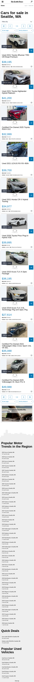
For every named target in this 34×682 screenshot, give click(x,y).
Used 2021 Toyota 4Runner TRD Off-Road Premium (15, 56)
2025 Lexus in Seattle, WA (8, 516)
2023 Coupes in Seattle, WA (9, 615)
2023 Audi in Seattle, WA (8, 520)
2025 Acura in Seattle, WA (8, 552)
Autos (3, 5)
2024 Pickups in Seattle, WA (9, 543)
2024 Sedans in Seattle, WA (9, 475)
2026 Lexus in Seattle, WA (8, 574)
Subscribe (31, 5)
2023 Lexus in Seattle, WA (8, 498)
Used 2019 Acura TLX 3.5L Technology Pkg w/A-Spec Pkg (15, 309)
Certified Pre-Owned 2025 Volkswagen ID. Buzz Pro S (13, 381)
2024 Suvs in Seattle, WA (8, 457)
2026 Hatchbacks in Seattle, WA (10, 597)
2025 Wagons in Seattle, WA (9, 592)
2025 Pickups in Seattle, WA (9, 583)
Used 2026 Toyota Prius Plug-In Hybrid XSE (15, 236)
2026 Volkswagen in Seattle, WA (10, 610)
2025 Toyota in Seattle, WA (8, 471)
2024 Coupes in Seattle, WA (9, 601)
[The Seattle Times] (17, 2)
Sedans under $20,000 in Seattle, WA (11, 642)
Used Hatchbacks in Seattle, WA (10, 667)
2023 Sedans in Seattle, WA (9, 534)
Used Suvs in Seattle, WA (8, 658)
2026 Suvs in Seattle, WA (8, 480)
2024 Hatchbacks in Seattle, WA (10, 579)
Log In (26, 5)
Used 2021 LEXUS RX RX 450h (15, 163)
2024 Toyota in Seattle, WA (8, 466)
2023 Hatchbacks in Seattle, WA (10, 538)
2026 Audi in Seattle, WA (8, 624)
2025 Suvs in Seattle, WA (8, 453)
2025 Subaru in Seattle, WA (8, 502)
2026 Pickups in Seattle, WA (9, 606)
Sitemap (17, 680)
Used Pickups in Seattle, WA (9, 672)
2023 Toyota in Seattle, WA (8, 511)
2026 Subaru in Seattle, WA (8, 619)
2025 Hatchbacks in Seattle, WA (10, 570)
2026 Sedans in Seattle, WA (9, 561)
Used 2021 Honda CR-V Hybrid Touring (15, 200)
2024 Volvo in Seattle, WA (8, 565)
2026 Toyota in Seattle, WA (8, 484)
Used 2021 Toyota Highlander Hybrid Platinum (14, 92)
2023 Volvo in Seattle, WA (8, 556)
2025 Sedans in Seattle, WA (9, 507)
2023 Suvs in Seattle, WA (8, 462)
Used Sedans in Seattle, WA (9, 663)
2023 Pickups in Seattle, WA (9, 588)
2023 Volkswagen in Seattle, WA (10, 529)
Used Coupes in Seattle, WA (9, 676)
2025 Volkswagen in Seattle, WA (10, 493)
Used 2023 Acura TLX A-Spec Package (14, 273)
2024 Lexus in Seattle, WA (8, 489)
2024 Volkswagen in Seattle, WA (10, 547)
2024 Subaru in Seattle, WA (8, 525)
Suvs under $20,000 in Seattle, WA (10, 637)
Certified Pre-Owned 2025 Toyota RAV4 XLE (16, 128)
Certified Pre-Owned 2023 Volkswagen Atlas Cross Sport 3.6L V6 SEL (16, 346)
